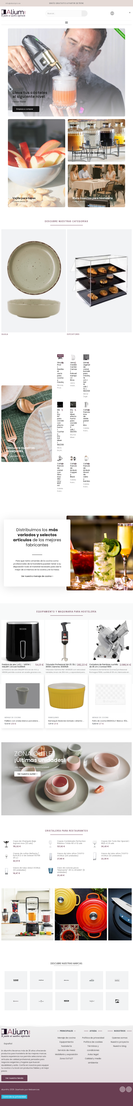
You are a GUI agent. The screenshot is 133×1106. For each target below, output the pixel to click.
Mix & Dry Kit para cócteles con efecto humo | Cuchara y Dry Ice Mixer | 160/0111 (61, 427)
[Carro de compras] (127, 13)
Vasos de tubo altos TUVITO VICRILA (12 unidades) (114, 854)
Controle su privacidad (14, 1096)
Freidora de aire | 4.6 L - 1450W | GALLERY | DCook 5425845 (16, 665)
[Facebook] (122, 1089)
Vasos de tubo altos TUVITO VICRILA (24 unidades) (70, 854)
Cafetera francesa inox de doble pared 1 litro (87, 417)
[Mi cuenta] (119, 13)
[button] (25, 109)
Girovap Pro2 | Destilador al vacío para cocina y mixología (61, 372)
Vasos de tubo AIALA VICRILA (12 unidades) (26, 869)
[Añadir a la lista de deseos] (61, 356)
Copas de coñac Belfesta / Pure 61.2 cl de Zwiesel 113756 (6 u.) (26, 855)
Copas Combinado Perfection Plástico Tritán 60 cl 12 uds (71, 842)
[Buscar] (84, 13)
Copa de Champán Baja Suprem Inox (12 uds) (24, 842)
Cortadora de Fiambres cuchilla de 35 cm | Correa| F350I (103, 665)
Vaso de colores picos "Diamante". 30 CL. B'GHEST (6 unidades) (71, 870)
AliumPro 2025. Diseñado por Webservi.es (20, 1089)
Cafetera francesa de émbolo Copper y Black (74, 470)
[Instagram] (129, 1089)
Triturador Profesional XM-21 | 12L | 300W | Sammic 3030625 (61, 665)
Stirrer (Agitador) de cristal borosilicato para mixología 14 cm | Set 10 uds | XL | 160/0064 (88, 376)
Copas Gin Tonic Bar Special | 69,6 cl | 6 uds (115, 842)
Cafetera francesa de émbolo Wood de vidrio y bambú (87, 472)
